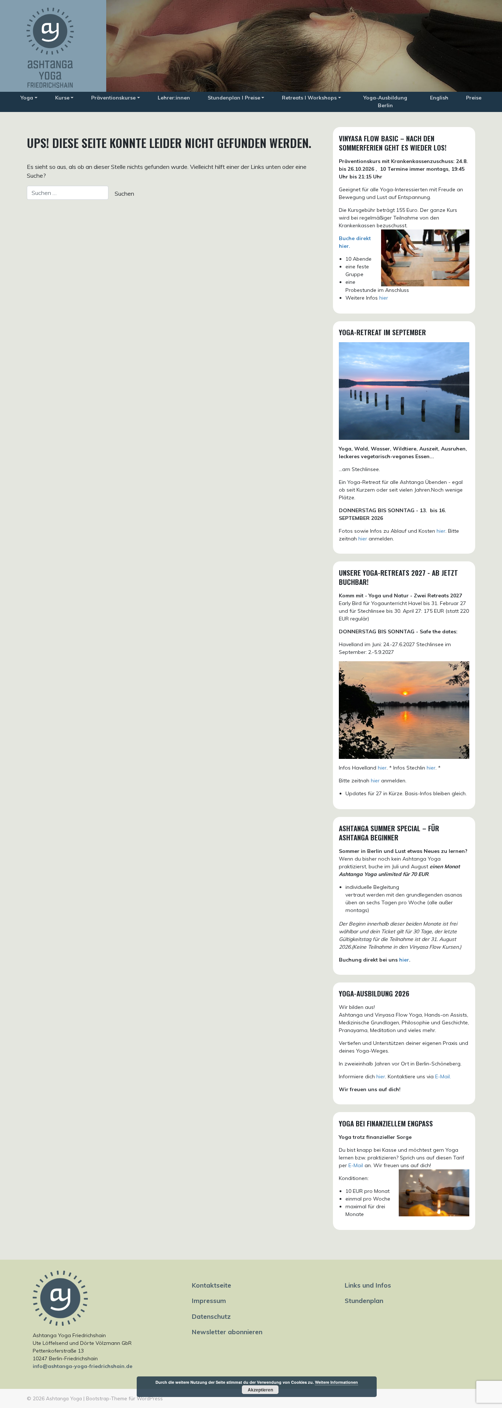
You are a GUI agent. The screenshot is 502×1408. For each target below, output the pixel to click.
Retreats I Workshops (309, 97)
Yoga (27, 97)
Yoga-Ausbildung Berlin (385, 101)
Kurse (62, 97)
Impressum (209, 1300)
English (439, 97)
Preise (473, 97)
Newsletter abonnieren (227, 1332)
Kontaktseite (211, 1285)
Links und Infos (368, 1285)
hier (383, 297)
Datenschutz (211, 1316)
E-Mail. (443, 1076)
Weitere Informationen (336, 1382)
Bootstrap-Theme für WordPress (124, 1398)
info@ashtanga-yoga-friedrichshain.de (82, 1366)
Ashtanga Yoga (64, 1398)
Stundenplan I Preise (234, 97)
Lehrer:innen (174, 97)
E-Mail (355, 1165)
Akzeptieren (260, 1389)
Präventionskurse (113, 97)
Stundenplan (364, 1300)
